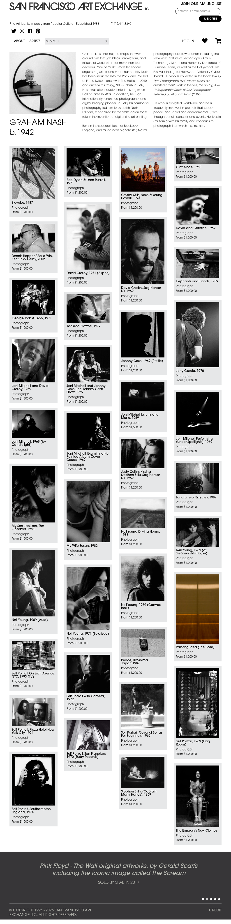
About (19, 41)
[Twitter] (13, 31)
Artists (34, 41)
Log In (188, 41)
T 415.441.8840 (121, 23)
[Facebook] (30, 31)
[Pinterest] (38, 31)
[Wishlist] (201, 41)
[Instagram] (22, 31)
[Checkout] (215, 41)
